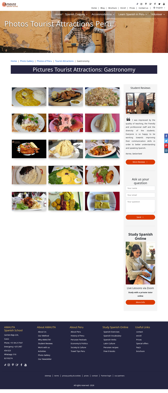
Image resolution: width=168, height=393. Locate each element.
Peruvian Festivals (79, 339)
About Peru (76, 332)
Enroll (123, 8)
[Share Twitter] (166, 140)
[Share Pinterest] (166, 145)
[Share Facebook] (166, 136)
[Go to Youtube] (164, 4)
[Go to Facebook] (155, 4)
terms (56, 375)
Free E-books (109, 351)
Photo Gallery (44, 355)
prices (86, 375)
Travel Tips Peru (78, 351)
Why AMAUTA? (44, 339)
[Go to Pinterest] (146, 4)
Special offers (142, 343)
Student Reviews (45, 343)
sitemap (48, 375)
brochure (140, 351)
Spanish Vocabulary (112, 335)
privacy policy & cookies (71, 375)
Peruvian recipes (111, 347)
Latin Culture (109, 343)
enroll (138, 335)
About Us (42, 332)
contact (139, 332)
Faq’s (138, 347)
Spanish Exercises (111, 332)
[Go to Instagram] (141, 4)
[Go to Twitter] (159, 4)
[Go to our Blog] (150, 4)
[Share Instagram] (166, 150)
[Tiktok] (137, 4)
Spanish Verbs (110, 339)
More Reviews (139, 162)
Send (139, 217)
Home (94, 8)
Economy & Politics (79, 343)
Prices (132, 8)
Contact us (143, 8)
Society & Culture (78, 347)
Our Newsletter (45, 359)
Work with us (44, 347)
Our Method (43, 335)
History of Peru (77, 335)
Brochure (112, 8)
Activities (42, 351)
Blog (103, 8)
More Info (140, 302)
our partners (119, 375)
